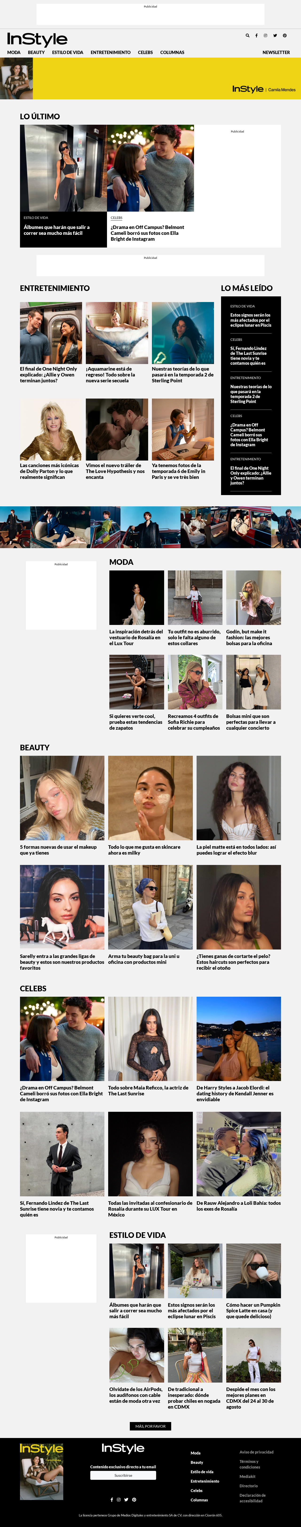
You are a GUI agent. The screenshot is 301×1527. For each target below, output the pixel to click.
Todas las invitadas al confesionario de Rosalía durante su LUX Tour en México (150, 1208)
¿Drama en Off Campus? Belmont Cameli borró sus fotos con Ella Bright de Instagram (147, 233)
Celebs (145, 52)
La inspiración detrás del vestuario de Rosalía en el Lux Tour (136, 637)
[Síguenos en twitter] (275, 35)
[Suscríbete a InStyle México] (150, 78)
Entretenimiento (111, 52)
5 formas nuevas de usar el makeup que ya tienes (58, 850)
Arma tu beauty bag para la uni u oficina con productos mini (143, 959)
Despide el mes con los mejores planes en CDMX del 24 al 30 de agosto (250, 1398)
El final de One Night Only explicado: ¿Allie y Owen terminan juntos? (48, 374)
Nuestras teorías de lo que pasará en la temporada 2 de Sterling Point (183, 374)
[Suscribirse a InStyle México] (41, 1471)
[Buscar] (248, 35)
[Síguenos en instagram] (265, 35)
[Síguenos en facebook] (256, 35)
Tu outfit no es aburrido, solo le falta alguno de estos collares (194, 637)
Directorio (249, 1486)
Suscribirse (123, 1475)
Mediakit (247, 1476)
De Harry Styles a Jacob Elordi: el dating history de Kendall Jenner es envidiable (235, 1093)
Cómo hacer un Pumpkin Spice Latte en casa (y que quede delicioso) (253, 1310)
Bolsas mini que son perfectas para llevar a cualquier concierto (251, 722)
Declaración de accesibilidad (253, 1498)
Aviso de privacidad (256, 1452)
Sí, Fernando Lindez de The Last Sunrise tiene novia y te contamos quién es (248, 356)
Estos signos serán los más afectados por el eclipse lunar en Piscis (250, 320)
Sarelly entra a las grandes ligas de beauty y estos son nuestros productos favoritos (62, 962)
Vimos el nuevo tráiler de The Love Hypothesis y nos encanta (115, 471)
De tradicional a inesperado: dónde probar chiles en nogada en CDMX (194, 1398)
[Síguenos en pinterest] (285, 35)
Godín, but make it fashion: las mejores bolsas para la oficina (249, 637)
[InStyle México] (37, 39)
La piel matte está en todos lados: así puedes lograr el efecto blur (236, 850)
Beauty (36, 52)
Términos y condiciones (250, 1464)
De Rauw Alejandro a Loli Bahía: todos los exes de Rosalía (239, 1206)
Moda (13, 52)
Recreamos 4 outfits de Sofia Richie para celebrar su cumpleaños (194, 722)
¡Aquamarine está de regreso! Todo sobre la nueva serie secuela (110, 374)
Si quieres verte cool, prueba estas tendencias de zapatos (135, 722)
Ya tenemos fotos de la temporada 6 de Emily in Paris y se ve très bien (178, 471)
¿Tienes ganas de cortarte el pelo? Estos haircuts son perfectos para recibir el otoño (233, 962)
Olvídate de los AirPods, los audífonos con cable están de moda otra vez (135, 1395)
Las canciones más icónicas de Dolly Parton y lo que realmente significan (49, 471)
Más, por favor (150, 1426)
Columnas (172, 52)
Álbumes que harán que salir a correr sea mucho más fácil (57, 230)
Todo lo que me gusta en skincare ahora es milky (144, 850)
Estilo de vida (67, 52)
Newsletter (276, 52)
